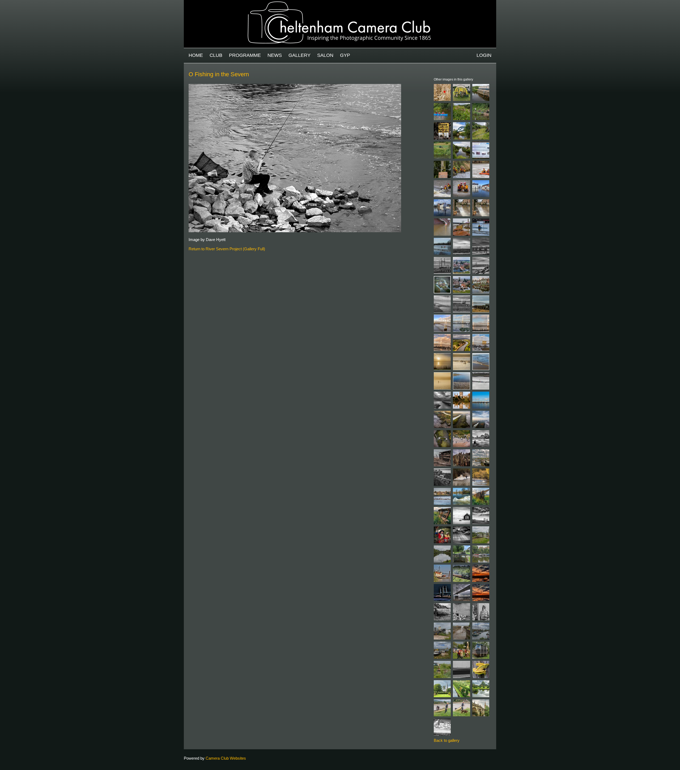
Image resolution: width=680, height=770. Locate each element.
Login (484, 55)
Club (216, 55)
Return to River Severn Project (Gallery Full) (227, 249)
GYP (345, 55)
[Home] (340, 2)
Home (196, 55)
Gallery (299, 55)
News (274, 55)
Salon (325, 55)
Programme (245, 55)
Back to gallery (447, 740)
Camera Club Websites (226, 758)
